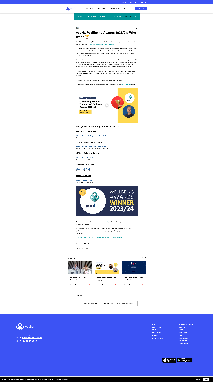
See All (144, 258)
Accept (206, 379)
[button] (89, 9)
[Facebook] (17, 341)
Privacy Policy (65, 379)
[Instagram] (24, 341)
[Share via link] (89, 243)
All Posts (80, 17)
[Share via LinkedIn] (85, 243)
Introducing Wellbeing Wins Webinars (106, 279)
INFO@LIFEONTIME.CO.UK (32, 338)
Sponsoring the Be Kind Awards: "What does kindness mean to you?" (78, 278)
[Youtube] (33, 341)
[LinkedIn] (30, 341)
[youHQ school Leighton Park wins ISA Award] (134, 267)
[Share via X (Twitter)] (81, 243)
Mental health (103, 17)
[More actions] (137, 28)
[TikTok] (36, 341)
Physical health (91, 17)
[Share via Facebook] (77, 243)
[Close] (211, 379)
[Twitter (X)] (20, 341)
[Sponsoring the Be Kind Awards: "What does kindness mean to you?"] (80, 267)
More (127, 17)
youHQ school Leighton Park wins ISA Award (133, 278)
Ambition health (117, 17)
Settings (198, 379)
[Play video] (107, 105)
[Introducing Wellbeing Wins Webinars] (107, 267)
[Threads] (27, 341)
